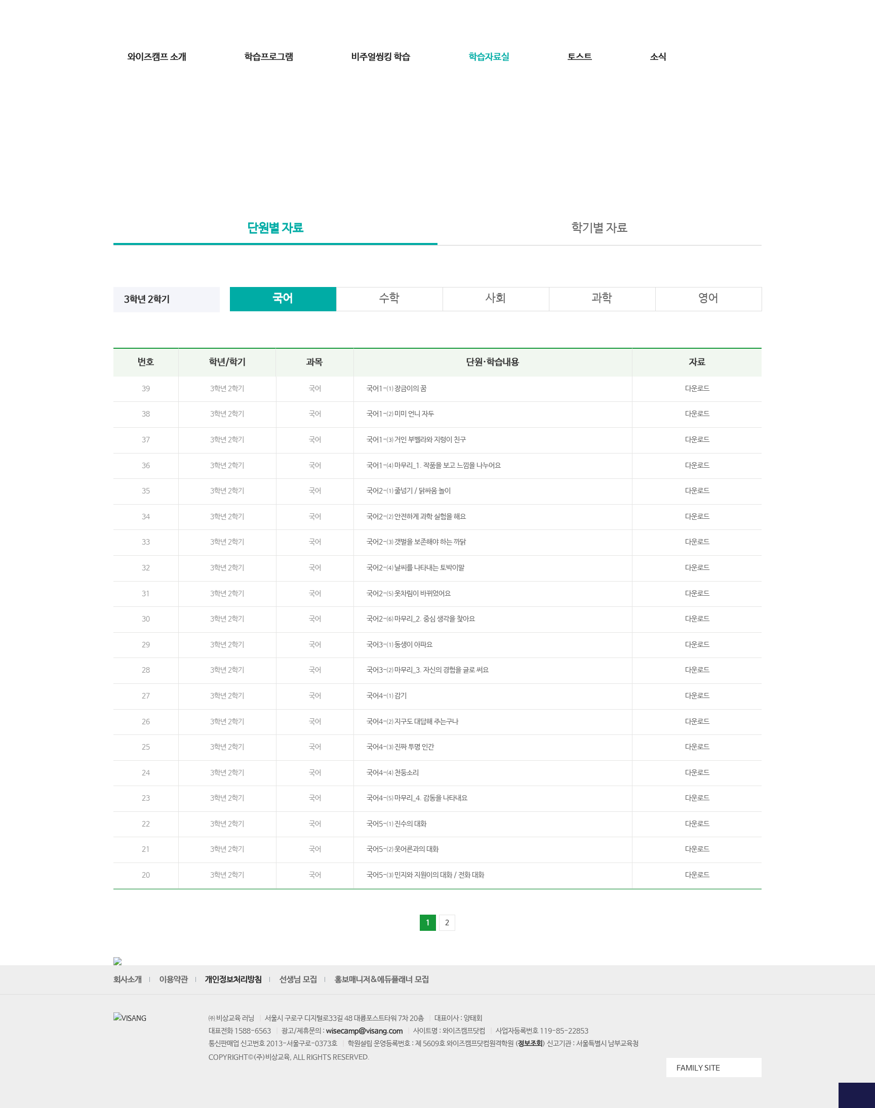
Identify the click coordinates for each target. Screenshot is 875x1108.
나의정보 (706, 22)
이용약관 (174, 979)
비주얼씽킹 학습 (380, 57)
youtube (659, 980)
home (392, 178)
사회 (496, 298)
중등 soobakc (149, 22)
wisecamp (437, 21)
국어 (283, 298)
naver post (752, 980)
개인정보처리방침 (233, 979)
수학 (389, 298)
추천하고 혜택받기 (857, 198)
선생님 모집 (744, 22)
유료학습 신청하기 (857, 249)
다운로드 (697, 389)
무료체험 (857, 86)
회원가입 (641, 22)
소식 (658, 57)
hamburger (748, 57)
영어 (708, 298)
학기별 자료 (599, 228)
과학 (602, 298)
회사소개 (127, 979)
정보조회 (530, 1044)
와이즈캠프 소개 (157, 57)
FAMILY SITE (698, 1068)
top (857, 1095)
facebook (706, 980)
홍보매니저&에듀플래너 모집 (382, 979)
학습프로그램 (269, 57)
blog (729, 980)
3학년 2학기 (147, 300)
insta (682, 980)
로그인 (610, 22)
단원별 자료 (275, 228)
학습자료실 (489, 57)
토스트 (580, 57)
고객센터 (673, 22)
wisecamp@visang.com (364, 1031)
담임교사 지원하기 (857, 300)
